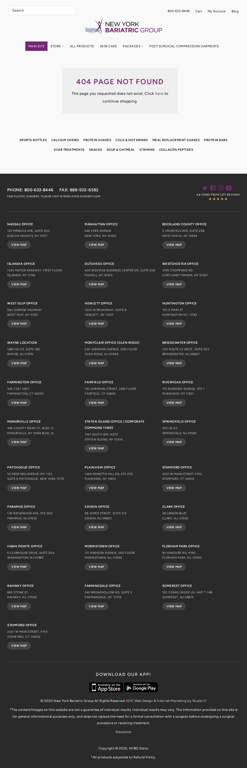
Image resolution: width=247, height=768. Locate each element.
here (159, 93)
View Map (19, 245)
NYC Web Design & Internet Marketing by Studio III (166, 701)
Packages (132, 46)
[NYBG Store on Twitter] (205, 189)
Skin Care (108, 46)
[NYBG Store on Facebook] (213, 189)
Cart (198, 11)
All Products (82, 46)
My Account (217, 11)
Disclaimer (124, 732)
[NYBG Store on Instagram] (221, 189)
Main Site (36, 46)
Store (56, 46)
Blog (235, 11)
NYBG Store (138, 748)
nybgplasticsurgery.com (80, 196)
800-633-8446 (179, 11)
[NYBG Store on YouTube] (229, 189)
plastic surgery (26, 196)
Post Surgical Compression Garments (184, 46)
